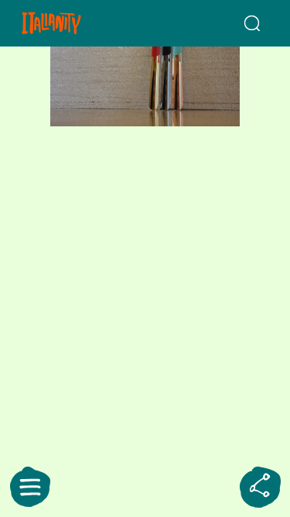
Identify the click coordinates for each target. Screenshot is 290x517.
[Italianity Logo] (71, 23)
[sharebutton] (260, 487)
